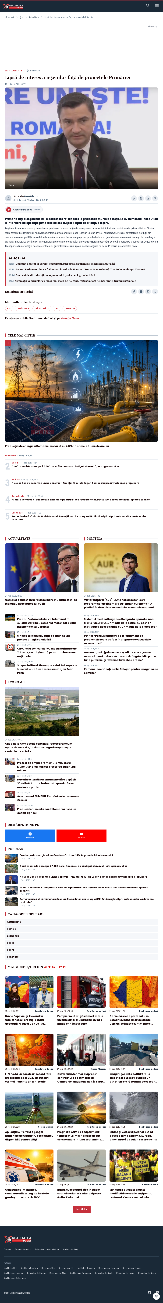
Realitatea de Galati (104, 1273)
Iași (9, 308)
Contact (7, 1249)
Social (15, 463)
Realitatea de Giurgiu (132, 1268)
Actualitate (34, 17)
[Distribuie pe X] (155, 198)
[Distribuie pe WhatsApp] (148, 198)
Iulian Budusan (150, 1184)
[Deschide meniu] (156, 6)
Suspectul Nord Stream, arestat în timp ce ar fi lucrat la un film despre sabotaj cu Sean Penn (47, 669)
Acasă (11, 17)
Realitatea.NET (10, 1268)
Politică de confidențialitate (47, 1249)
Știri (21, 17)
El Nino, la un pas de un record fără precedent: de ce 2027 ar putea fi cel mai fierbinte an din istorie (28, 1077)
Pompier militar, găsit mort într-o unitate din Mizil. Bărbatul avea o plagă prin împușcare (80, 1020)
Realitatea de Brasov (36, 1273)
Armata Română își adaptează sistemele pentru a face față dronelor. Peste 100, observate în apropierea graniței (81, 499)
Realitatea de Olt (66, 1268)
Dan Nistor (31, 196)
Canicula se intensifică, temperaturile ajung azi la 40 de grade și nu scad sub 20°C (27, 1193)
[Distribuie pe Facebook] (141, 198)
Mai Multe (81, 1209)
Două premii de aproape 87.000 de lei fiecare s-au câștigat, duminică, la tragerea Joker (65, 466)
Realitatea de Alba (58, 1273)
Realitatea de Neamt (147, 1273)
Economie (10, 455)
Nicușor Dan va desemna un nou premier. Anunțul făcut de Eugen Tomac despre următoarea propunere (75, 483)
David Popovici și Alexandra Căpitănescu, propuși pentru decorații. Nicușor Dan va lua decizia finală (24, 1021)
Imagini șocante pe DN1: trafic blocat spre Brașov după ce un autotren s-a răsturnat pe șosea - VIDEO (132, 1079)
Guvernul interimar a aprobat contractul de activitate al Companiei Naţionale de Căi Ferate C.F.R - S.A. (81, 1079)
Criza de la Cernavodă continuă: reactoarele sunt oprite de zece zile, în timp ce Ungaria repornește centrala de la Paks (38, 747)
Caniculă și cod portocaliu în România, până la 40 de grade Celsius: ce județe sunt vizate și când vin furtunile (130, 1021)
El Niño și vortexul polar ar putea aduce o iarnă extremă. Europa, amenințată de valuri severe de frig (133, 1135)
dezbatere (23, 308)
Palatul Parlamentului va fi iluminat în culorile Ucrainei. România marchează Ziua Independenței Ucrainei (80, 269)
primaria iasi (42, 308)
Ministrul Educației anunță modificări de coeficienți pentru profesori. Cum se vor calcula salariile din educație (131, 1195)
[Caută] (148, 6)
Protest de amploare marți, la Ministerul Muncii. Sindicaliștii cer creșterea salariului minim (46, 766)
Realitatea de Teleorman (15, 1278)
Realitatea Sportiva (29, 1268)
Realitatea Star (48, 1268)
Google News (70, 318)
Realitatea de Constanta (80, 1273)
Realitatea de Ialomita (13, 1273)
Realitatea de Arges (86, 1268)
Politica (16, 479)
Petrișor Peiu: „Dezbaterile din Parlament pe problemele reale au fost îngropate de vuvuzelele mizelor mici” (117, 639)
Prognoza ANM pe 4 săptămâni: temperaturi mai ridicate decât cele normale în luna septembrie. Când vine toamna (79, 1137)
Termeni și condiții (23, 1249)
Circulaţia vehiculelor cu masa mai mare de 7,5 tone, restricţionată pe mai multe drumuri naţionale (75, 281)
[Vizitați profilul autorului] (8, 198)
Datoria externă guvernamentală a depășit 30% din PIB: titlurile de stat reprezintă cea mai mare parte (46, 783)
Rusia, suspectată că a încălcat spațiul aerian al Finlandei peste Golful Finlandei (79, 1193)
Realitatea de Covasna (109, 1268)
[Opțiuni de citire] (156, 1296)
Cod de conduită (70, 1249)
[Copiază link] (134, 198)
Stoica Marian (98, 1069)
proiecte (70, 308)
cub (57, 308)
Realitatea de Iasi (44, 1011)
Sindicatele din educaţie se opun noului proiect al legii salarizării (55, 275)
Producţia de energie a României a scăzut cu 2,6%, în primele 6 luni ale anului (57, 446)
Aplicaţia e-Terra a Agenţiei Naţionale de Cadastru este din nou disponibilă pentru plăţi (29, 1135)
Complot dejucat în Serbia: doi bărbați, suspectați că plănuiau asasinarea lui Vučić (65, 263)
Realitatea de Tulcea (125, 1273)
